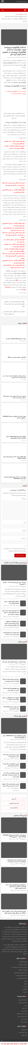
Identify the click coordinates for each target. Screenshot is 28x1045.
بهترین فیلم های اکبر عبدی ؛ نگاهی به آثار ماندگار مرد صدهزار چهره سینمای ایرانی (14, 912)
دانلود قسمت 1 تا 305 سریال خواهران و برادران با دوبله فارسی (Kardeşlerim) (15, 477)
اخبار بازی (24, 1008)
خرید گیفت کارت (23, 1032)
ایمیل (24, 530)
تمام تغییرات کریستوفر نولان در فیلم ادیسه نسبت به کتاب (11, 633)
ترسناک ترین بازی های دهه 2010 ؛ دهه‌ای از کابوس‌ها (14, 583)
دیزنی (25, 981)
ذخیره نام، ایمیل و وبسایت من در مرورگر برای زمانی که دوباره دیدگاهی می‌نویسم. (15, 549)
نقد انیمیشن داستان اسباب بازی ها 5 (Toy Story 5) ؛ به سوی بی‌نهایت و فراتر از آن (10, 612)
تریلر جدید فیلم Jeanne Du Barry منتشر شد (16, 339)
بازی (26, 1005)
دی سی (25, 986)
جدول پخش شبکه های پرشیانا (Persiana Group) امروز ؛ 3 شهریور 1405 (14, 836)
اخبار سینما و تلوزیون (14, 803)
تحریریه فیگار (12, 586)
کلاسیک (25, 992)
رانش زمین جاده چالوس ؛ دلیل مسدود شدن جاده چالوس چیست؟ (14, 313)
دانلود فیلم (24, 1030)
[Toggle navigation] (25, 10)
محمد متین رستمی (11, 57)
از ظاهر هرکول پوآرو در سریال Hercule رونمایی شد (11, 602)
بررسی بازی (24, 1011)
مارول (25, 984)
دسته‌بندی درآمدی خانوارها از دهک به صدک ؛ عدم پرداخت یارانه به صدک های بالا (14, 376)
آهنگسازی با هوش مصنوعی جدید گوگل (17, 357)
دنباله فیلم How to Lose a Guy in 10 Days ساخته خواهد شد (11, 680)
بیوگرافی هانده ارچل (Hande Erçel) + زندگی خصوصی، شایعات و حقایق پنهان (16, 437)
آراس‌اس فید (24, 1022)
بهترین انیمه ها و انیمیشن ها (19, 967)
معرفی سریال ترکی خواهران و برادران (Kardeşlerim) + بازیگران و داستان (14, 417)
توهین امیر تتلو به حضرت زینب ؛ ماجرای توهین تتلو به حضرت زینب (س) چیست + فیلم (14, 304)
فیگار (16, 280)
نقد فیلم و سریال (14, 808)
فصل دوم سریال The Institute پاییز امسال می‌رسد (11, 708)
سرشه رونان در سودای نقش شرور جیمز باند (14, 662)
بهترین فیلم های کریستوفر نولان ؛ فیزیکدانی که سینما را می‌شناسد (16, 861)
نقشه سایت (24, 1019)
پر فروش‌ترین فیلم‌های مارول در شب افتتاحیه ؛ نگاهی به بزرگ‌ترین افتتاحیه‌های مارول (15, 886)
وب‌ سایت (23, 538)
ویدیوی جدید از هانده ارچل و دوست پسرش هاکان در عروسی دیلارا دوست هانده (14, 397)
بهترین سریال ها (23, 964)
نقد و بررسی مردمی (22, 1016)
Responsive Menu (2, 1)
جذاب (20, 293)
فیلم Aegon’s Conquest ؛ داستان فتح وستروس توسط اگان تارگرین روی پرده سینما (12, 623)
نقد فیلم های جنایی (22, 978)
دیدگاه (24, 499)
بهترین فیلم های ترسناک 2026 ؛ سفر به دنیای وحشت (10, 756)
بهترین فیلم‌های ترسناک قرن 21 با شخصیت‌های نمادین (11, 765)
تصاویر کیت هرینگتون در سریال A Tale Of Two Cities (11, 699)
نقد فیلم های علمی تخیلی (20, 973)
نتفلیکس (24, 989)
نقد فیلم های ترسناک (22, 975)
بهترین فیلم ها (23, 962)
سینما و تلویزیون (23, 1000)
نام (25, 523)
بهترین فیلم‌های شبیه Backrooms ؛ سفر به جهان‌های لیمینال (14, 736)
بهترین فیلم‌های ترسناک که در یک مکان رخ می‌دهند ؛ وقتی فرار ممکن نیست (10, 775)
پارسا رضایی (13, 864)
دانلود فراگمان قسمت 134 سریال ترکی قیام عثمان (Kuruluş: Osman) (14, 457)
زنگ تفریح (14, 799)
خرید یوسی (24, 1035)
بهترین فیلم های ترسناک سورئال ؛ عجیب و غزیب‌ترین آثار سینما (10, 785)
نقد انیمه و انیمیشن (22, 1014)
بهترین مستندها (23, 970)
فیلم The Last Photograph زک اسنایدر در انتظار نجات (11, 689)
